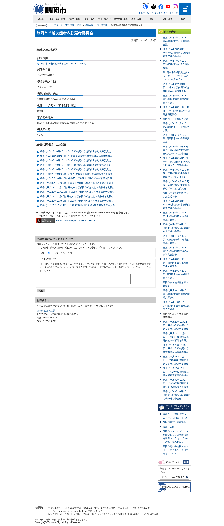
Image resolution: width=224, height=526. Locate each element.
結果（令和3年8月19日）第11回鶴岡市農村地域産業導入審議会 (176, 262)
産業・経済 (167, 19)
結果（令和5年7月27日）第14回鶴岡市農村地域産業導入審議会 (176, 216)
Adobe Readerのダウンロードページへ (75, 220)
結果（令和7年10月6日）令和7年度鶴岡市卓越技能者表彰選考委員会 (75, 151)
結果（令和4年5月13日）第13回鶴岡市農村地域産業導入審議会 (176, 239)
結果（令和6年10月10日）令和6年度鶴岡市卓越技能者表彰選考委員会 (76, 156)
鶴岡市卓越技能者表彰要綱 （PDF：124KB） (64, 63)
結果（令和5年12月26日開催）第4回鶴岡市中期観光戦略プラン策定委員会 (176, 150)
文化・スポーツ (105, 19)
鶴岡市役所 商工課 (46, 310)
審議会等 (89, 25)
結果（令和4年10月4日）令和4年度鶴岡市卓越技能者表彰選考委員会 (75, 165)
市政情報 (69, 25)
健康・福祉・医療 (57, 19)
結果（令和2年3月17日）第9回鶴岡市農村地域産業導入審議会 (176, 274)
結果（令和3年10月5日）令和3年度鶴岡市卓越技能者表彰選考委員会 (75, 169)
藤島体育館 (168, 426)
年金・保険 (136, 19)
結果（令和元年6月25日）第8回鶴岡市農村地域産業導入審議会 (176, 305)
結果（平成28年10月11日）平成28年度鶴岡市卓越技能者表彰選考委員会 (77, 191)
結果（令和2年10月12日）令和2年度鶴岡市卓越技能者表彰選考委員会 (76, 174)
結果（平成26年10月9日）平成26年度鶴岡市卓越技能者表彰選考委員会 (76, 201)
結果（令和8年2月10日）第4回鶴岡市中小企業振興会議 (176, 41)
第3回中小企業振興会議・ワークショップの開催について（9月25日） (176, 76)
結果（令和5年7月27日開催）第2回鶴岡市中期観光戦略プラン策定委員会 (176, 173)
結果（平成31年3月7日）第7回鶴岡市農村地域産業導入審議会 (176, 294)
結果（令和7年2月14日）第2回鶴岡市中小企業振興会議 (176, 127)
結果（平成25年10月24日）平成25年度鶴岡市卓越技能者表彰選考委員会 (77, 205)
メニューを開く (185, 9)
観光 (183, 19)
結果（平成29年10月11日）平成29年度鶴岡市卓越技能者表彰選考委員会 (77, 187)
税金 (152, 19)
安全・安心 (89, 19)
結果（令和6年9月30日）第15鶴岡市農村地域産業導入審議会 (176, 99)
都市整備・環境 (121, 19)
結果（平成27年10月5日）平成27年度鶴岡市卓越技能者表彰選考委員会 (76, 196)
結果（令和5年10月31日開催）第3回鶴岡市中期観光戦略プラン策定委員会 (176, 162)
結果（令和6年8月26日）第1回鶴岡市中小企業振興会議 (176, 138)
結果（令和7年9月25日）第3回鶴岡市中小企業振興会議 (176, 64)
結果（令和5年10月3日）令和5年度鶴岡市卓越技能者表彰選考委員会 (75, 160)
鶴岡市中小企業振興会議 (175, 118)
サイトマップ (172, 13)
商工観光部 (102, 25)
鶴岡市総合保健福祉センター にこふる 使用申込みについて (175, 450)
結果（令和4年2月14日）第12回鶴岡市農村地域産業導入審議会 (176, 251)
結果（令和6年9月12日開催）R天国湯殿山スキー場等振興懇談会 (176, 111)
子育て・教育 (74, 19)
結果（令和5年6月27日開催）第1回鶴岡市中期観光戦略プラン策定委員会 (176, 185)
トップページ (55, 25)
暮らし (41, 19)
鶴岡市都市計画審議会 (174, 422)
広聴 (79, 25)
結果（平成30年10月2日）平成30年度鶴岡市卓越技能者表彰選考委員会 (76, 183)
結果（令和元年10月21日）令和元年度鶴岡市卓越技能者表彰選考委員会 (77, 178)
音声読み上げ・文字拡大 (152, 13)
